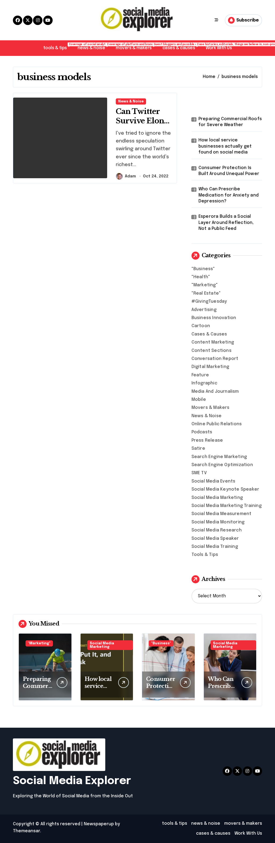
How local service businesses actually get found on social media (225, 146)
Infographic (204, 383)
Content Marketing (212, 342)
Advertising (203, 310)
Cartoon (200, 326)
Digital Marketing (210, 367)
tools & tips (57, 46)
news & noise (94, 46)
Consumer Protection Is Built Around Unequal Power (228, 171)
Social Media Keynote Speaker (225, 489)
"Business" (203, 269)
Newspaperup (99, 824)
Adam (130, 176)
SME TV (199, 473)
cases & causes (181, 46)
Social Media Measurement (221, 514)
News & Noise (131, 101)
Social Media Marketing (217, 497)
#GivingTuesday (209, 301)
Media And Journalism (215, 391)
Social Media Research (216, 530)
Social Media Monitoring (218, 522)
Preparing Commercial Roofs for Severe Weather (230, 122)
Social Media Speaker (215, 538)
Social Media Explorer (72, 781)
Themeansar (26, 831)
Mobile (198, 399)
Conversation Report (214, 358)
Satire (198, 448)
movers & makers (136, 46)
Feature (200, 375)
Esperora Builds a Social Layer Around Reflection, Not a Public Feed (226, 222)
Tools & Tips (204, 554)
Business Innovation (213, 318)
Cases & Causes (209, 334)
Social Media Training (214, 546)
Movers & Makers (210, 407)
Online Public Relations (216, 424)
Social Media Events (213, 481)
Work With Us (219, 48)
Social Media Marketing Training (226, 505)
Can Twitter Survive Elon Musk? (140, 121)
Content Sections (211, 350)
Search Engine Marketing (219, 457)
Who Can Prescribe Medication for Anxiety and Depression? (228, 195)
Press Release (207, 440)
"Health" (200, 277)
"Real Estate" (206, 293)
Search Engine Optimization (222, 465)
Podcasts (201, 432)
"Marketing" (204, 285)
